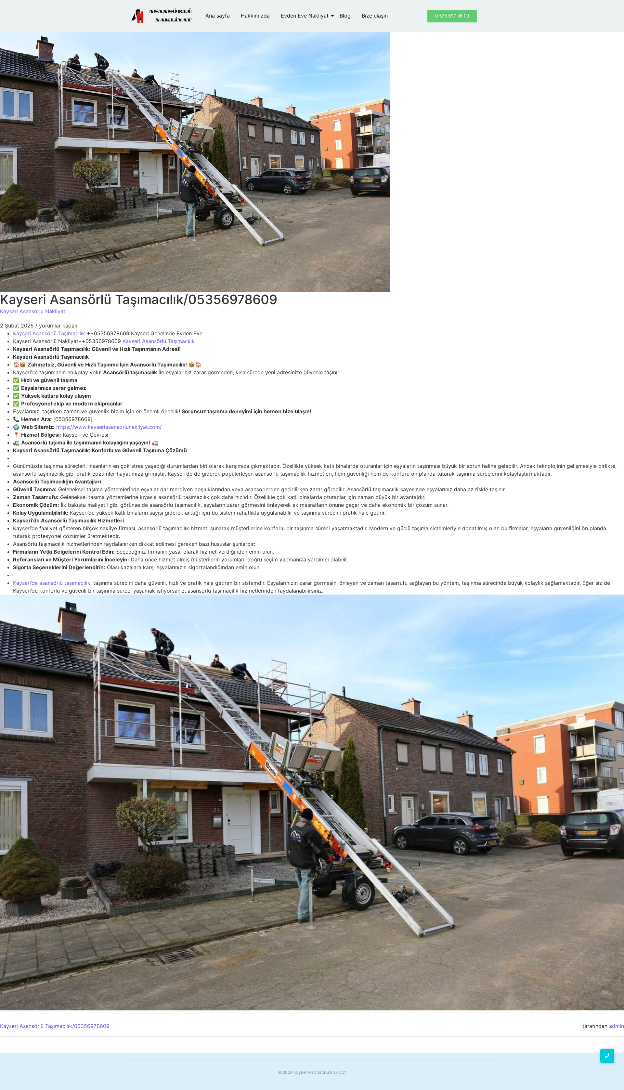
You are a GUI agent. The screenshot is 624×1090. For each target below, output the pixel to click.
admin (616, 1026)
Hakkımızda (255, 15)
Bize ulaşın (375, 15)
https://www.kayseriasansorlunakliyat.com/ (109, 427)
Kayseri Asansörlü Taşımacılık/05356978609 (55, 1026)
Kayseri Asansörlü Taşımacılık (49, 333)
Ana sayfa (217, 15)
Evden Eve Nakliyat (305, 15)
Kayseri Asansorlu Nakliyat (32, 311)
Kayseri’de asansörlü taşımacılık (51, 583)
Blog (345, 15)
